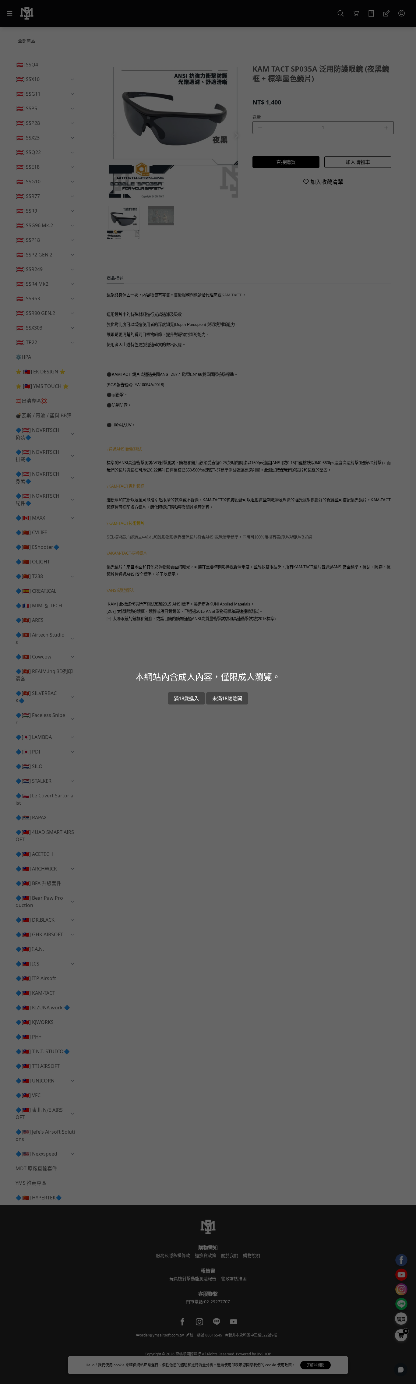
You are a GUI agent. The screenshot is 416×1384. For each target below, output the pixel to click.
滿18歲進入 (186, 698)
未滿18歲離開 (227, 698)
